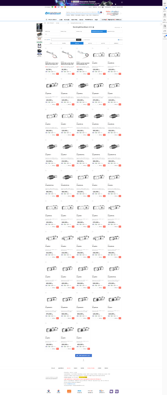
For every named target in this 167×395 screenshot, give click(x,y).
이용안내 (75, 368)
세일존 (96, 19)
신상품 (60, 19)
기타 (46, 34)
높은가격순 (103, 43)
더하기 (51, 74)
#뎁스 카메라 (89, 15)
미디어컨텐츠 (47, 7)
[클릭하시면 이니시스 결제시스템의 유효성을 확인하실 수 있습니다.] (111, 391)
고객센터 (114, 7)
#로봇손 (68, 15)
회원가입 (95, 7)
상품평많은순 (116, 43)
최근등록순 (64, 43)
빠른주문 (164, 16)
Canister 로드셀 (79, 31)
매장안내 (106, 368)
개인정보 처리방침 (90, 368)
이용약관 (82, 368)
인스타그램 (62, 7)
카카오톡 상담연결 (82, 377)
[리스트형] (122, 39)
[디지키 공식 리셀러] (112, 9)
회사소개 (53, 368)
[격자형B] (120, 39)
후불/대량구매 (111, 19)
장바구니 (100, 7)
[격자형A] (118, 39)
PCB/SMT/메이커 (89, 19)
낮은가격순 (90, 43)
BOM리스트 (118, 19)
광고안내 (68, 368)
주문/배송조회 (108, 7)
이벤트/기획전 (74, 19)
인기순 (51, 43)
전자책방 (58, 7)
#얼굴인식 (83, 15)
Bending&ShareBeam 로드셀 (97, 31)
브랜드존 (81, 19)
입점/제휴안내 (61, 368)
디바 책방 (104, 19)
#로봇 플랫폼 (77, 15)
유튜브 (55, 7)
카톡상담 (65, 7)
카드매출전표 (164, 33)
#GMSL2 (72, 15)
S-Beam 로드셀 (63, 31)
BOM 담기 (54, 73)
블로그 (52, 7)
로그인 (90, 7)
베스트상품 (66, 19)
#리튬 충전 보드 (96, 15)
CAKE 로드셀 (47, 31)
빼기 (46, 74)
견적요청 (164, 27)
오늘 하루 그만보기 (120, 4)
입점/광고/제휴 (120, 7)
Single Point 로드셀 (110, 31)
